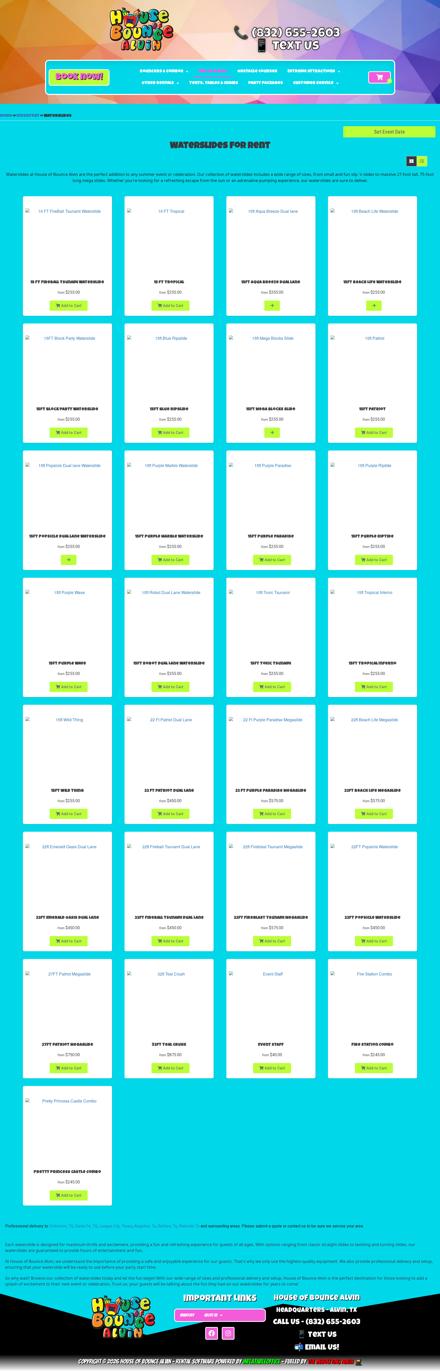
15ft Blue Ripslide (169, 409)
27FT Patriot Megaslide (67, 1045)
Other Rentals (158, 83)
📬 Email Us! (316, 1348)
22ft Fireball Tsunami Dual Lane (169, 918)
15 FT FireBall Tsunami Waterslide (67, 282)
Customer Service (313, 83)
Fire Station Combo (372, 1045)
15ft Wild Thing (67, 791)
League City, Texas (115, 1226)
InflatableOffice (261, 1361)
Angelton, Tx (145, 1226)
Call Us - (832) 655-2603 (316, 1322)
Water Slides (213, 71)
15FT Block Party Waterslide (67, 409)
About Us (210, 1315)
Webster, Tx (189, 1226)
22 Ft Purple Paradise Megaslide (270, 791)
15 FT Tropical (169, 282)
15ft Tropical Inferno (372, 664)
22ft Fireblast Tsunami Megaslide (271, 918)
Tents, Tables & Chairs (213, 83)
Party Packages (265, 83)
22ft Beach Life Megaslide (372, 791)
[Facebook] (211, 1333)
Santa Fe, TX (86, 1226)
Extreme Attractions (311, 71)
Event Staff (271, 1045)
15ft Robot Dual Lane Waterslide (169, 664)
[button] (79, 77)
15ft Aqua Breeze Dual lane (270, 282)
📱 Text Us (286, 47)
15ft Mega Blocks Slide (270, 409)
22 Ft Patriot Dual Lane (169, 791)
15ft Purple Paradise (271, 537)
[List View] (422, 161)
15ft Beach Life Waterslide (372, 282)
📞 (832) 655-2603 (286, 34)
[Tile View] (411, 161)
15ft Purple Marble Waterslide (169, 537)
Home (6, 116)
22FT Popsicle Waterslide (373, 918)
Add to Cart (70, 305)
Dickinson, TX (61, 1226)
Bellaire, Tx (167, 1226)
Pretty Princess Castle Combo (67, 1172)
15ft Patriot (372, 409)
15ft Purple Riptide (372, 537)
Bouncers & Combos (161, 71)
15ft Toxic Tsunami (271, 664)
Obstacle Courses (257, 71)
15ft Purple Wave (67, 664)
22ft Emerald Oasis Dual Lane (67, 918)
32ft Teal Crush (169, 1045)
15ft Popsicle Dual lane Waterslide (67, 537)
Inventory (28, 116)
